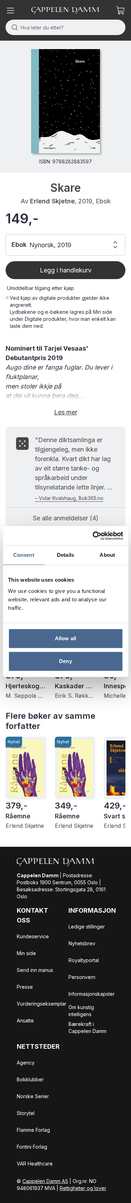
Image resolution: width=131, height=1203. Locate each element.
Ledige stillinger (86, 927)
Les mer (65, 412)
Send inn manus (35, 970)
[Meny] (10, 10)
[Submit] (13, 27)
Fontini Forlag (32, 1147)
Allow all (65, 638)
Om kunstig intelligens (81, 1010)
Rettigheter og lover (83, 1188)
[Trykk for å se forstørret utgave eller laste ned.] (65, 101)
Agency (26, 1063)
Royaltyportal (83, 960)
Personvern (81, 977)
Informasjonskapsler (91, 994)
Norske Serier (33, 1096)
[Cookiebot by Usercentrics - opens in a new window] (93, 535)
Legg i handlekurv (66, 270)
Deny (65, 661)
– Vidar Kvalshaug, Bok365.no (69, 498)
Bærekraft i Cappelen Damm (87, 1027)
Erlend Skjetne (52, 201)
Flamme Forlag (33, 1130)
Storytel (26, 1113)
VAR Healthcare (35, 1164)
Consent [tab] (23, 555)
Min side (26, 953)
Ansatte (25, 1020)
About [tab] (107, 555)
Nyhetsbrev (81, 943)
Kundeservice (33, 936)
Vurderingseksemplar (41, 1004)
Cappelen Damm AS (45, 1181)
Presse (25, 987)
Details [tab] (65, 555)
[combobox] (65, 27)
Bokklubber (30, 1079)
